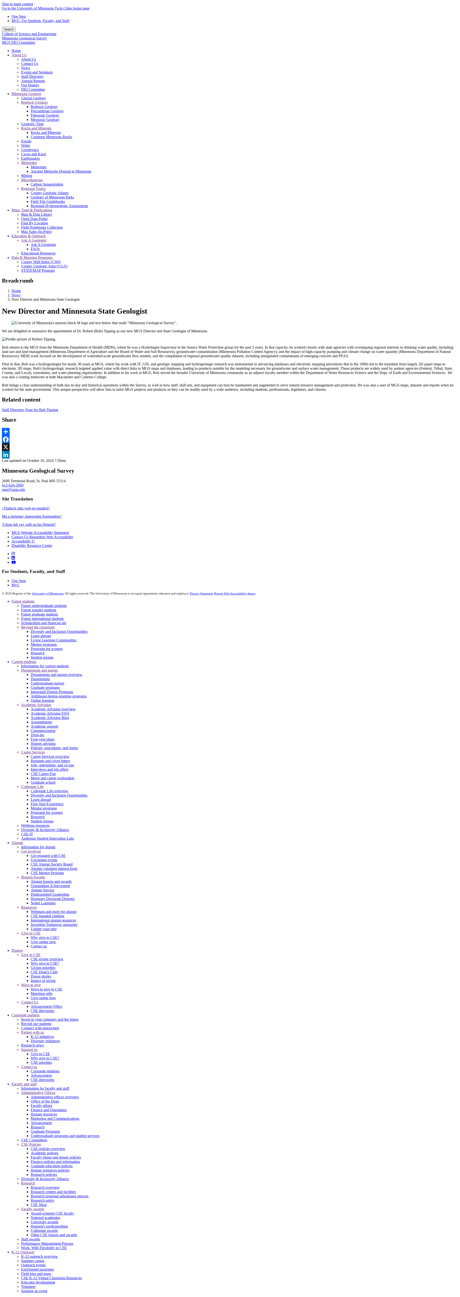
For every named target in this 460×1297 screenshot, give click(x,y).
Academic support (44, 726)
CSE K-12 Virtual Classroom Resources (51, 1278)
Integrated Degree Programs (52, 692)
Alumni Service (42, 890)
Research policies (44, 1174)
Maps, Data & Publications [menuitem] (32, 210)
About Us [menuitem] (19, 55)
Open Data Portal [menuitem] (34, 219)
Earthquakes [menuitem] (30, 158)
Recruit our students (36, 1024)
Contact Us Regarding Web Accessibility (42, 537)
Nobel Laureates (43, 903)
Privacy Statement (201, 593)
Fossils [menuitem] (26, 141)
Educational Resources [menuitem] (38, 253)
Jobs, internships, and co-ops (52, 765)
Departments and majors (39, 670)
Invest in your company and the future (50, 1019)
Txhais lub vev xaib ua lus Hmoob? (29, 524)
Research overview (45, 1187)
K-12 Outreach (23, 1252)
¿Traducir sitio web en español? (26, 508)
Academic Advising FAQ (50, 713)
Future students (23, 601)
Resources (29, 907)
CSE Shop (39, 1205)
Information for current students (45, 666)
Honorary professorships (49, 1226)
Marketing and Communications (55, 1118)
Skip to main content (17, 4)
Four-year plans (42, 739)
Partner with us (32, 1032)
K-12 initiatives (42, 1037)
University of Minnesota (47, 593)
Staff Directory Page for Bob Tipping (30, 410)
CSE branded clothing (47, 916)
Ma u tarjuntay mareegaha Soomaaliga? (32, 516)
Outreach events (33, 1265)
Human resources (44, 1114)
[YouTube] (14, 562)
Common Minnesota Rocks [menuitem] (51, 137)
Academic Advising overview (53, 709)
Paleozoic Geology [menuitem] (45, 115)
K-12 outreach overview (39, 1256)
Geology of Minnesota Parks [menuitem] (52, 197)
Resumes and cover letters (50, 761)
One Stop (19, 16)
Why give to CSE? (45, 937)
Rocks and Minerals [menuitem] (36, 128)
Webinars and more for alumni (53, 912)
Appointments (41, 722)
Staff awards (30, 1239)
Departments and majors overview (56, 675)
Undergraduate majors (47, 683)
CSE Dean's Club (44, 972)
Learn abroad (41, 636)
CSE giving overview (47, 959)
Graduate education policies (52, 1166)
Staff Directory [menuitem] (32, 76)
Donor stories (41, 976)
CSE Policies (31, 1144)
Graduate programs (45, 687)
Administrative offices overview (55, 1097)
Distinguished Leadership (50, 894)
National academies (45, 1218)
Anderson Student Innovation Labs (47, 838)
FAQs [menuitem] (35, 249)
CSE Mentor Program (47, 873)
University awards (44, 1222)
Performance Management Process (47, 1243)
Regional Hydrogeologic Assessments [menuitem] (59, 206)
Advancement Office (46, 1006)
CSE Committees (34, 1140)
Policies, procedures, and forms (54, 748)
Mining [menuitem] (26, 176)
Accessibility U (23, 541)
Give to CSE (30, 933)
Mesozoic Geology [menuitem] (45, 120)
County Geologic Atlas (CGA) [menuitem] (44, 266)
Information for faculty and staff (45, 1088)
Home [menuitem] (16, 51)
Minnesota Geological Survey (24, 38)
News (16, 295)
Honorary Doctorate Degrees (53, 899)
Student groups (42, 657)
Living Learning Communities (53, 640)
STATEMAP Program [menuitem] (38, 270)
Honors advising (43, 744)
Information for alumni (38, 847)
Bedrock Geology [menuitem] (34, 102)
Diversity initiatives (45, 1041)
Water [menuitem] (25, 145)
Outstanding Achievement (50, 886)
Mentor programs (44, 644)
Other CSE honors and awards (54, 1235)
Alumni (17, 843)
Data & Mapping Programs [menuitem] (32, 257)
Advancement (41, 1075)
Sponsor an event (34, 1291)
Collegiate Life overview (49, 791)
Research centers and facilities (53, 1192)
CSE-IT (27, 834)
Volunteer (28, 1287)
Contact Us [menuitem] (29, 64)
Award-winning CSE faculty (52, 1213)
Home (16, 291)
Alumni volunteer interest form (54, 869)
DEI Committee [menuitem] (33, 89)
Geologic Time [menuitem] (32, 124)
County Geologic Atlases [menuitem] (50, 193)
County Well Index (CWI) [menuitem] (41, 262)
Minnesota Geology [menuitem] (26, 94)
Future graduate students (39, 614)
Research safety (42, 1200)
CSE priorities (41, 1062)
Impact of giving (43, 981)
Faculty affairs (41, 1106)
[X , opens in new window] (230, 447)
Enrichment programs (37, 1269)
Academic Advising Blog (50, 718)
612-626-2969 (12, 485)
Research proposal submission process (59, 1196)
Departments (40, 679)
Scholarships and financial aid (43, 623)
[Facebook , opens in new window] (230, 439)
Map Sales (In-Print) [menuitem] (36, 232)
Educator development (38, 1282)
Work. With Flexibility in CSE (44, 1248)
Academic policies (44, 1153)
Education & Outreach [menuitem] (29, 236)
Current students (24, 662)
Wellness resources (35, 825)
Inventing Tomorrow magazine (54, 925)
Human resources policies (50, 1170)
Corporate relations (45, 1071)
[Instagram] (13, 554)
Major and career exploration (52, 778)
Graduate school (43, 782)
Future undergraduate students (44, 606)
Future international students (42, 619)
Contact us (39, 946)
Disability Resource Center (32, 546)
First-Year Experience (47, 804)
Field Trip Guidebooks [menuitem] (48, 201)
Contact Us (29, 1002)
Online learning (42, 700)
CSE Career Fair (43, 774)
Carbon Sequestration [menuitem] (47, 184)
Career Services (33, 752)
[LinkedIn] (13, 558)
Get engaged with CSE (48, 856)
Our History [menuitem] (30, 85)
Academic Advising (36, 705)
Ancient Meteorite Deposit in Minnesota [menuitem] (61, 171)
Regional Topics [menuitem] (33, 189)
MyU (16, 585)
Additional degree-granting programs (58, 696)
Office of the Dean (45, 1101)
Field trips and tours (36, 1274)
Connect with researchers (40, 1028)
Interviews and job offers (49, 769)
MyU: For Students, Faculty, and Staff (40, 21)
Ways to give (31, 985)
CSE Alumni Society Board (52, 864)
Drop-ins (37, 735)
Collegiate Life (32, 787)
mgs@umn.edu (13, 489)
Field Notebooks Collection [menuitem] (42, 227)
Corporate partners (26, 1015)
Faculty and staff (24, 1084)
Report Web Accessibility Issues (234, 593)
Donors (17, 950)
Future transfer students (38, 610)
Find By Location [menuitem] (34, 223)
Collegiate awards (44, 1231)
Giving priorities (43, 968)
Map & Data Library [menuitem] (36, 214)
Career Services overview (50, 756)
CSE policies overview (48, 1149)
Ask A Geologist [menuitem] (33, 240)
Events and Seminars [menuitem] (37, 72)
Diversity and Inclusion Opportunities (59, 631)
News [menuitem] (25, 68)
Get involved (31, 851)
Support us (29, 1050)
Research (38, 653)
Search (9, 29)
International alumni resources (53, 920)
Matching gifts (41, 993)
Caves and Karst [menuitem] (33, 154)
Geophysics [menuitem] (30, 150)
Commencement (43, 731)
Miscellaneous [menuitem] (32, 180)
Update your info (44, 929)
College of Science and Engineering (29, 34)
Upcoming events (44, 860)
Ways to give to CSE (46, 989)
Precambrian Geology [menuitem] (47, 111)
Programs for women (47, 649)
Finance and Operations (49, 1110)
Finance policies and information (55, 1162)
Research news (32, 1045)
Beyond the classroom (38, 627)
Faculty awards (32, 1209)
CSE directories (42, 1011)
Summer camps (32, 1261)
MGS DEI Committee (18, 42)
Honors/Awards (33, 877)
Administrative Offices (38, 1093)
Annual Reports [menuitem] (33, 81)
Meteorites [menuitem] (29, 163)
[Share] (230, 432)
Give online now (43, 942)
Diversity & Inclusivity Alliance (45, 830)
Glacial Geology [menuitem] (33, 98)
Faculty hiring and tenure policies (56, 1157)
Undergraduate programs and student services (65, 1136)
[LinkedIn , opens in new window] (230, 455)
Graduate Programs (45, 1131)
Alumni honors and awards (51, 881)
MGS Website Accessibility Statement (40, 533)
